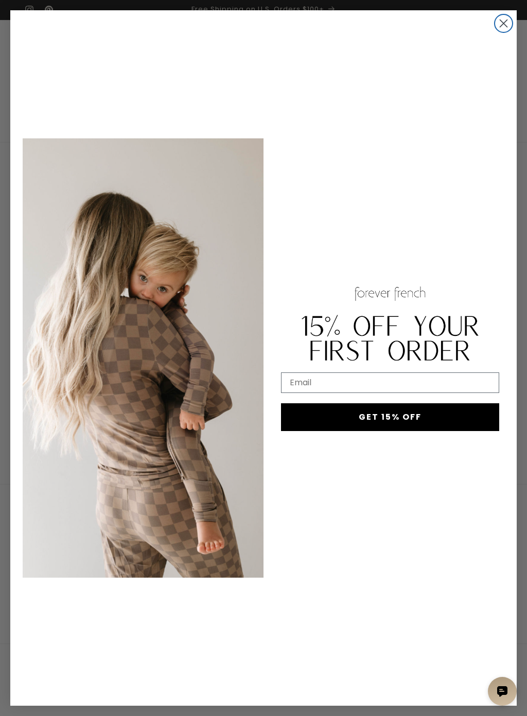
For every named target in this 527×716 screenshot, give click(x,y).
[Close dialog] (504, 23)
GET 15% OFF (390, 417)
